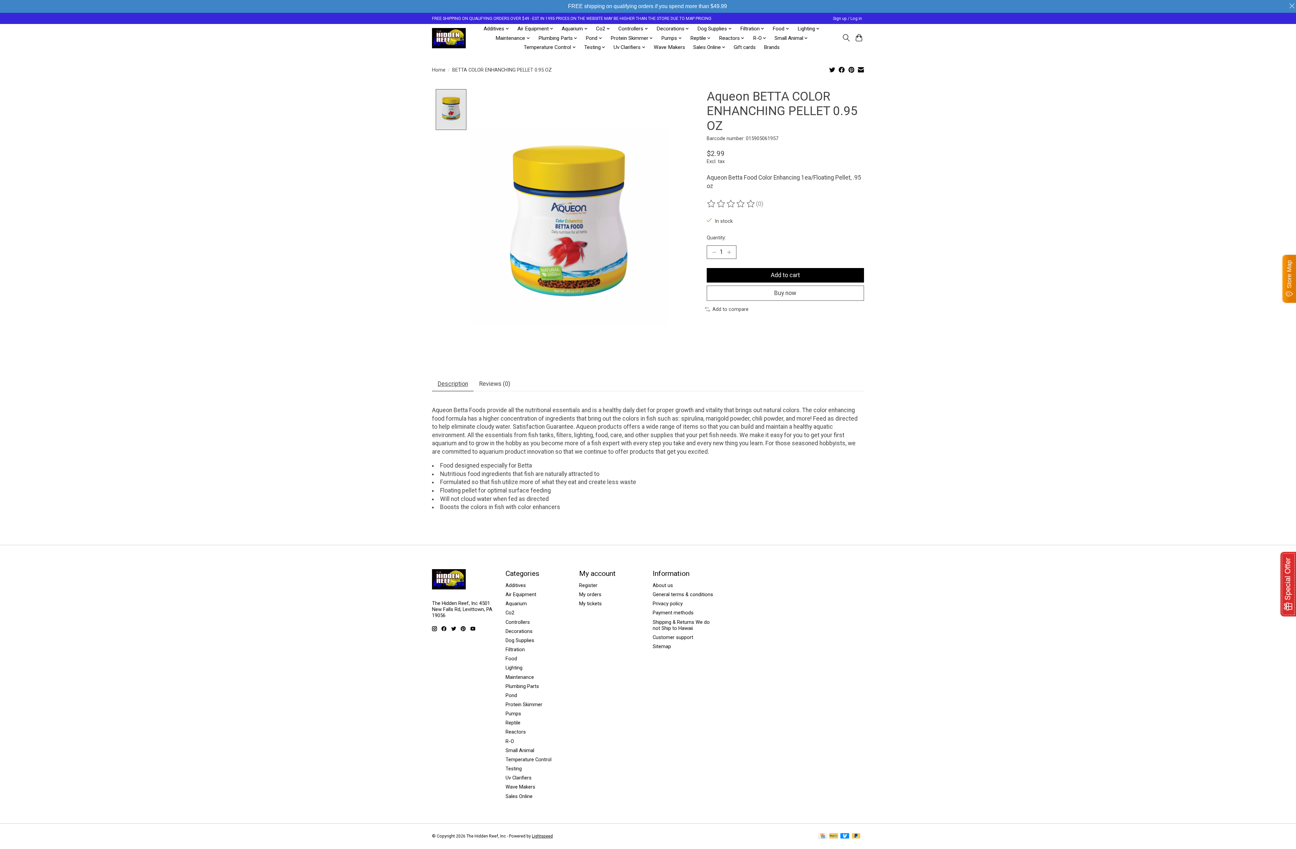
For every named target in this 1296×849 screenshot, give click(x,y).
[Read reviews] (731, 204)
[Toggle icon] (846, 38)
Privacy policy (668, 604)
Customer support (673, 637)
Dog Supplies (520, 640)
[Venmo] (844, 836)
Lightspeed (542, 836)
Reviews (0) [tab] (494, 383)
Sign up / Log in (847, 18)
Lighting (514, 668)
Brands (772, 47)
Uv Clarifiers (519, 778)
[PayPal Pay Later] (856, 836)
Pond (511, 695)
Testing (514, 769)
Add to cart (785, 275)
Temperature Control (528, 760)
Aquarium (516, 604)
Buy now (785, 293)
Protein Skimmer (524, 704)
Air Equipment (521, 594)
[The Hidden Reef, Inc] (449, 38)
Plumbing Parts (522, 686)
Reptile (513, 723)
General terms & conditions (683, 594)
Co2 (510, 613)
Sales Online (519, 796)
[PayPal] (833, 836)
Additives (516, 585)
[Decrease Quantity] (714, 252)
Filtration (515, 649)
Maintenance (520, 677)
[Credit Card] (822, 836)
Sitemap (662, 646)
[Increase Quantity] (729, 252)
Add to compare (730, 309)
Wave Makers (669, 47)
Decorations (519, 631)
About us (663, 585)
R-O (510, 741)
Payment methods (673, 613)
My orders (590, 594)
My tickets (590, 604)
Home (439, 70)
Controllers (518, 622)
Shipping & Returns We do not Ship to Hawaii (681, 625)
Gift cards (745, 47)
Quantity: (716, 238)
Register (588, 585)
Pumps (513, 714)
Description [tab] (453, 383)
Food (511, 659)
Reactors (516, 732)
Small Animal (520, 750)
